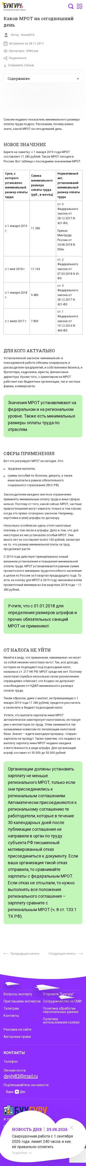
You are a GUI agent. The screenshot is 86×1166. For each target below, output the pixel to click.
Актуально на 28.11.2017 (26, 43)
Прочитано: (23, 51)
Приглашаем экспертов (22, 1001)
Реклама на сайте (18, 1029)
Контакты (11, 1016)
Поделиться (17, 58)
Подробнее (19, 1153)
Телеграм (11, 1008)
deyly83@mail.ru (21, 1076)
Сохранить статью (21, 65)
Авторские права (17, 1037)
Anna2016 (28, 35)
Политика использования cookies (61, 1020)
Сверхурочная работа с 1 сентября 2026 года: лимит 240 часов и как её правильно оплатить (42, 1141)
